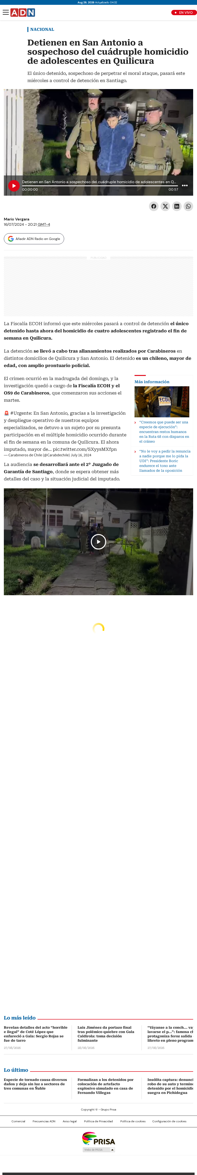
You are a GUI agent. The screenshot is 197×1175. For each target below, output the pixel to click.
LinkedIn (177, 206)
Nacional (42, 29)
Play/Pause (98, 541)
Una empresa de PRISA (98, 1138)
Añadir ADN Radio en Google (38, 239)
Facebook (154, 206)
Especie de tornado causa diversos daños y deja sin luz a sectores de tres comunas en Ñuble (35, 1084)
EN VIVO (186, 12)
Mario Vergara (16, 219)
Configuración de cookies (169, 1121)
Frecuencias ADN (44, 1121)
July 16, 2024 (81, 455)
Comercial (18, 1121)
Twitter (165, 206)
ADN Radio (23, 12)
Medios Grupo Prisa (98, 1150)
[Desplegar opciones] (184, 185)
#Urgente (20, 413)
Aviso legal (70, 1121)
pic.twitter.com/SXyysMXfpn (85, 449)
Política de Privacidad (98, 1121)
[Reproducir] (14, 186)
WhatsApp (188, 206)
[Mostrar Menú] (6, 12)
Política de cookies (133, 1121)
